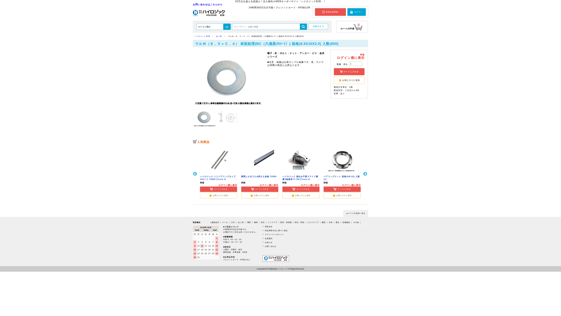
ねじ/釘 (241, 222)
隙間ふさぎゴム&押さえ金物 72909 (258, 176)
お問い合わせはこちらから (208, 4)
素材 (256, 222)
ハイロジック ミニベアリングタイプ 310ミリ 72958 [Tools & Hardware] (218, 179)
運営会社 (268, 227)
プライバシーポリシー (274, 234)
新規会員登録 (332, 12)
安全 (263, 222)
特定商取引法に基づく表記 (276, 231)
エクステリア (313, 222)
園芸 (324, 222)
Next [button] (365, 173)
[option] (218, 172)
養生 (337, 222)
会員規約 (268, 238)
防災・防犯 (299, 222)
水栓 (331, 222)
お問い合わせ (270, 246)
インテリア (272, 222)
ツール (225, 222)
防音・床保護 (286, 222)
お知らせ (268, 242)
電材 (249, 222)
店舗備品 (346, 222)
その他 (356, 222)
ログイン (358, 12)
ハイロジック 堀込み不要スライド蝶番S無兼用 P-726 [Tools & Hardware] (300, 179)
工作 (233, 222)
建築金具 (215, 222)
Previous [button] (195, 173)
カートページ (352, 26)
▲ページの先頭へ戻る (355, 213)
